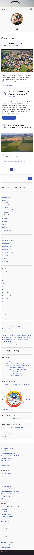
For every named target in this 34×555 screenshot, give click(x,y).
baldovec (12, 326)
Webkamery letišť (6, 261)
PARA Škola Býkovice (6, 511)
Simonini (6, 341)
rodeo (26, 339)
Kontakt (4, 224)
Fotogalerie (15, 45)
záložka (19, 344)
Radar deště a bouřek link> (17, 367)
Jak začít (6, 202)
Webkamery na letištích (8, 230)
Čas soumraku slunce (17, 375)
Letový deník (5, 221)
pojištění (28, 337)
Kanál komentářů (5, 545)
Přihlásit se (4, 540)
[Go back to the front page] (17, 3)
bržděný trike (10, 328)
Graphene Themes (12, 553)
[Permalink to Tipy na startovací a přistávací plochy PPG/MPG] (17, 142)
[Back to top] (30, 551)
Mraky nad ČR (17, 371)
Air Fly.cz (3, 9)
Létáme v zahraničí (8, 209)
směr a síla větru (15, 342)
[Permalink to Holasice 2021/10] (17, 60)
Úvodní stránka (6, 197)
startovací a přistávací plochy (11, 161)
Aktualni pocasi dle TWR (8, 240)
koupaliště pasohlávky (6, 332)
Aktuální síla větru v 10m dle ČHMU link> (17, 363)
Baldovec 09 (17, 326)
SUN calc (4, 258)
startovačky (22, 161)
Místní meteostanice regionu (17, 362)
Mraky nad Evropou (17, 373)
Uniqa (8, 344)
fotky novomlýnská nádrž (23, 328)
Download (4, 227)
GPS (3, 283)
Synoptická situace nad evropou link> (17, 369)
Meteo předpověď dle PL (17, 360)
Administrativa (6, 271)
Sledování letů (5, 255)
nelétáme (9, 337)
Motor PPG (5, 299)
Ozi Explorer (4, 532)
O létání (6, 207)
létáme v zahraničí (18, 332)
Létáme (9, 129)
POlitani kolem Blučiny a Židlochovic (9, 339)
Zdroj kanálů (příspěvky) (7, 542)
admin (10, 45)
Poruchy (4, 308)
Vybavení (6, 205)
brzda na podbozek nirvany (24, 326)
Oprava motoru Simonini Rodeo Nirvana (18, 337)
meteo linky (24, 332)
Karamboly (6, 214)
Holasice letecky (8, 85)
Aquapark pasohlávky (6, 326)
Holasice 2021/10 (15, 43)
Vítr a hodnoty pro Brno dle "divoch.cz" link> (17, 365)
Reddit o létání (5, 519)
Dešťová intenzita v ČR (7, 486)
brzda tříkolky (5, 328)
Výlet (17, 344)
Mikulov (28, 332)
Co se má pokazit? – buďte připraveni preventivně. (19, 93)
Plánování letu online (7, 252)
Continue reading (9, 117)
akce (14, 96)
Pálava (18, 339)
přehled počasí (22, 339)
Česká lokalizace (5, 547)
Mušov (24, 335)
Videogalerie (5, 314)
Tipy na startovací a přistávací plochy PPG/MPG (19, 126)
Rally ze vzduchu (5, 476)
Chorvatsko (5, 277)
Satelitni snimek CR (6, 496)
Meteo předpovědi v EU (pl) (9, 246)
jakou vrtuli (16, 330)
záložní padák (23, 344)
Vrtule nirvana (13, 344)
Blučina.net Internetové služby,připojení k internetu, (14, 506)
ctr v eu (14, 328)
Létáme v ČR (13, 129)
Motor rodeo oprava (12, 334)
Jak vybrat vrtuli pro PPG (23, 330)
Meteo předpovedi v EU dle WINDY (11, 249)
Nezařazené (19, 129)
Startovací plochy (25, 129)
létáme (12, 332)
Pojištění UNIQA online (7, 516)
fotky (17, 328)
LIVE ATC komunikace (7, 243)
